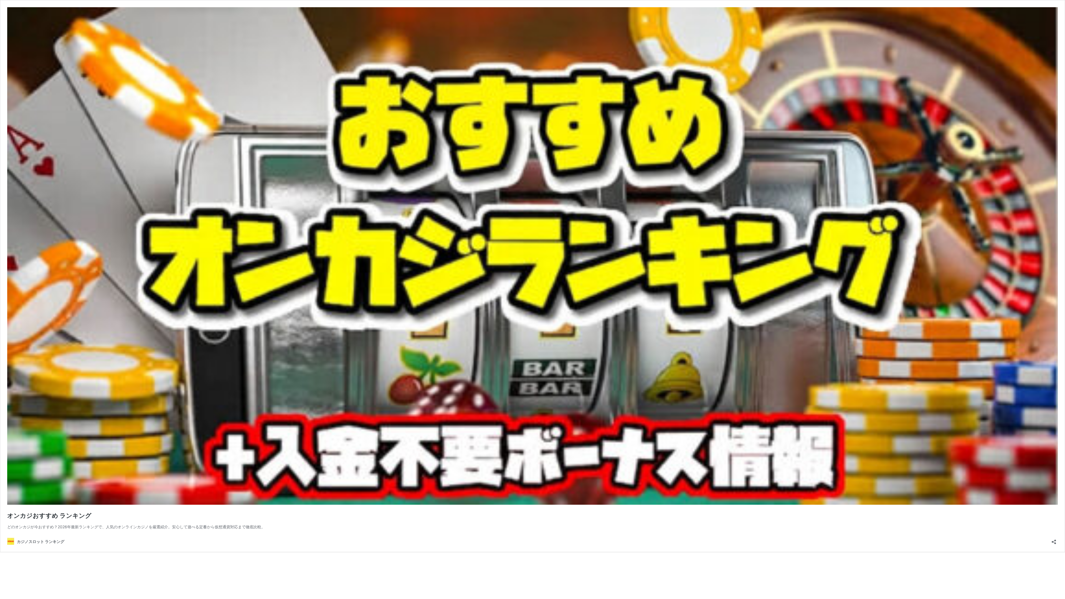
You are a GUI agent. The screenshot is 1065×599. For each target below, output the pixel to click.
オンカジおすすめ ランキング (49, 515)
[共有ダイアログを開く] (1054, 540)
